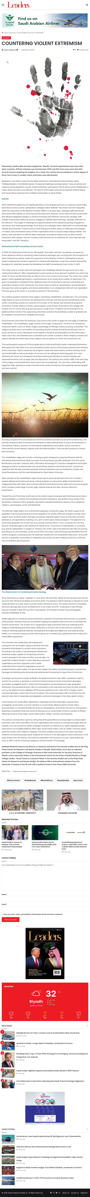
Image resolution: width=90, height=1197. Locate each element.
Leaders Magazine (10, 50)
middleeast (31, 780)
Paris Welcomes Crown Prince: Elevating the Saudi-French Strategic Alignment (50, 1081)
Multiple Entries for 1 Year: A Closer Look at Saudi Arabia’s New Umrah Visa (48, 1033)
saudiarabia (63, 780)
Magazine (84, 1193)
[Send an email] (17, 50)
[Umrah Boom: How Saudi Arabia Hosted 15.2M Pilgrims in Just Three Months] (8, 1139)
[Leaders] (18, 5)
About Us (65, 1193)
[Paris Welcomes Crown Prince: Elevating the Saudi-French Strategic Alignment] (8, 1083)
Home (5, 33)
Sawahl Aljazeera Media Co (18, 1193)
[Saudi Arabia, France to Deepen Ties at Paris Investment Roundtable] (15, 832)
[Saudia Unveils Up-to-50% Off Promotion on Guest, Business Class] (8, 1180)
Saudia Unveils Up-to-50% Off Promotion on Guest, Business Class (45, 1178)
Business (12, 33)
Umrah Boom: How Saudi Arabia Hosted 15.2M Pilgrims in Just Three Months (48, 1136)
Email (4, 904)
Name (4, 894)
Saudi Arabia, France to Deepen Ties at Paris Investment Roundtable (12, 844)
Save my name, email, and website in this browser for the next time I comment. (33, 914)
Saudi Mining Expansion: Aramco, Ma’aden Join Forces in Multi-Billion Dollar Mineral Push (74, 845)
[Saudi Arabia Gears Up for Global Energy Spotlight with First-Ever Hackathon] (45, 832)
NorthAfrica (47, 780)
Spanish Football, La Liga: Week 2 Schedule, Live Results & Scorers (44, 1043)
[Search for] (87, 5)
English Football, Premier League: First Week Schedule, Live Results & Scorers (49, 1167)
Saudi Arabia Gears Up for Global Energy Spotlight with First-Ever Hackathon (44, 844)
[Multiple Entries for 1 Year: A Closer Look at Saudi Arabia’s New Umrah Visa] (8, 1035)
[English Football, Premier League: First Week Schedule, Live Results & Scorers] (8, 1170)
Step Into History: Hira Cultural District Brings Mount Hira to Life (43, 1147)
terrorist (78, 780)
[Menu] (3, 5)
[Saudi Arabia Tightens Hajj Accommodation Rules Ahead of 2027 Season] (8, 1073)
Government (14, 780)
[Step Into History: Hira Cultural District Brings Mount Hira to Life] (8, 1149)
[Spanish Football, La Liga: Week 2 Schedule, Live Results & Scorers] (8, 1046)
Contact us (75, 1193)
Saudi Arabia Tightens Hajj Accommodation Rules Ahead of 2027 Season (47, 1071)
